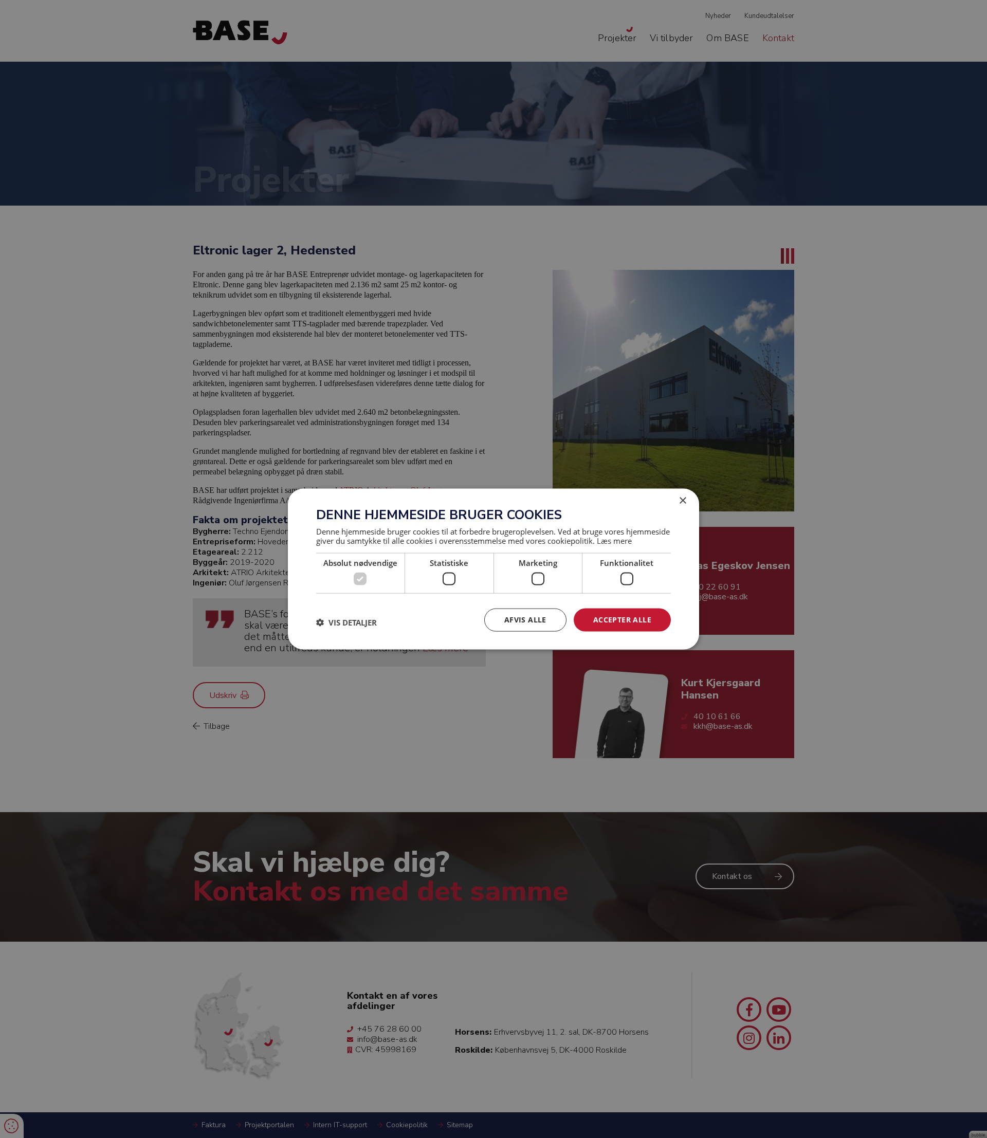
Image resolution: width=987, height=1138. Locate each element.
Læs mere (614, 540)
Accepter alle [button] (622, 620)
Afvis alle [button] (525, 620)
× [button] (682, 501)
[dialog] (493, 569)
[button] (346, 622)
